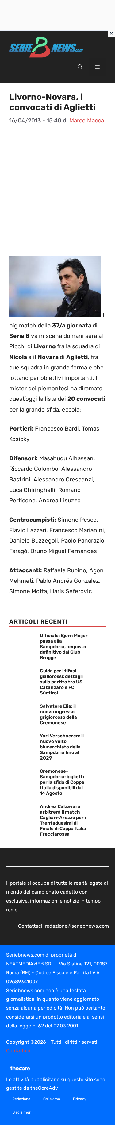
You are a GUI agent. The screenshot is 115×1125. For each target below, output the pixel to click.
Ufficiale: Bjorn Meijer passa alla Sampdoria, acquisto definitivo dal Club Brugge (64, 646)
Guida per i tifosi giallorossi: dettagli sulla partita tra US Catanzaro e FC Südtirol (61, 682)
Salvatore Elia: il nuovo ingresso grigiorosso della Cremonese (58, 714)
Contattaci (18, 1050)
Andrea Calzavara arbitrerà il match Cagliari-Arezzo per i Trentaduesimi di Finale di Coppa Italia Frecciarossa (63, 820)
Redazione (21, 1099)
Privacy (79, 1099)
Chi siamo (51, 1099)
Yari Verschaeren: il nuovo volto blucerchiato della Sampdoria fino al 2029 (62, 747)
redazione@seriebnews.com (77, 926)
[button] (80, 67)
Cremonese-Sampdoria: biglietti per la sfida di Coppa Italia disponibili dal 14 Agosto (62, 782)
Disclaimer (21, 1112)
